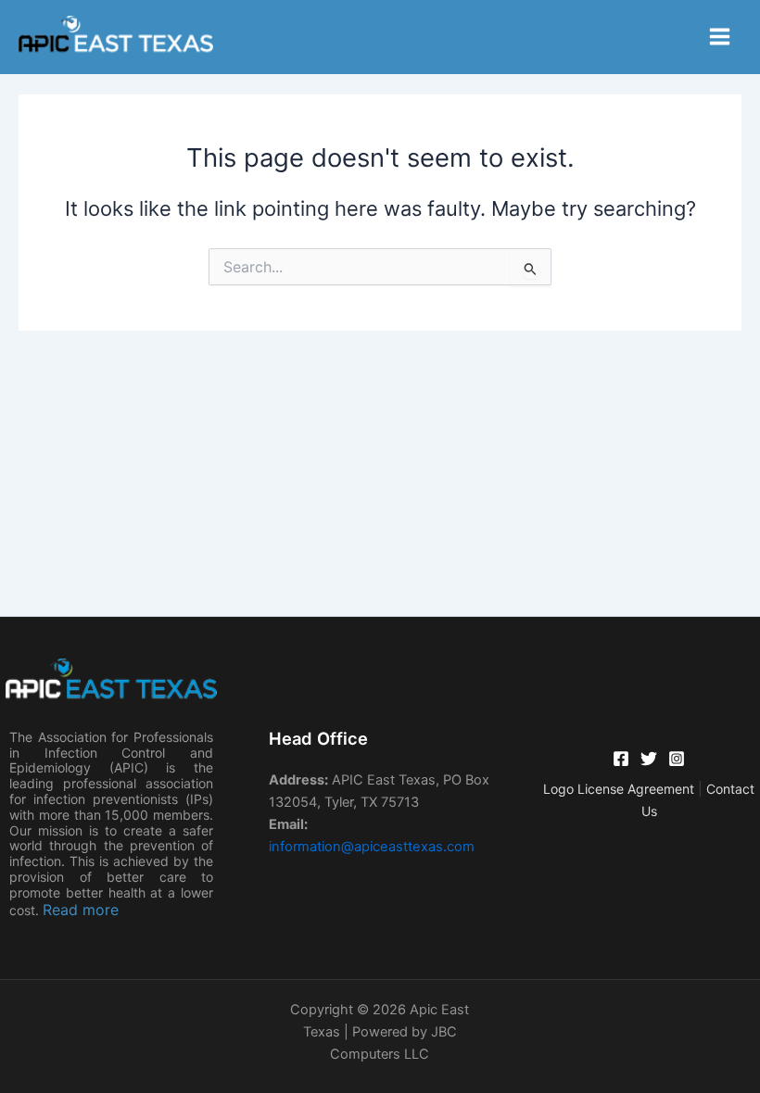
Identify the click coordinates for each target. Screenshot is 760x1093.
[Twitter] (648, 758)
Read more (81, 909)
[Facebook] (621, 758)
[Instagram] (676, 758)
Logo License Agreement (620, 789)
